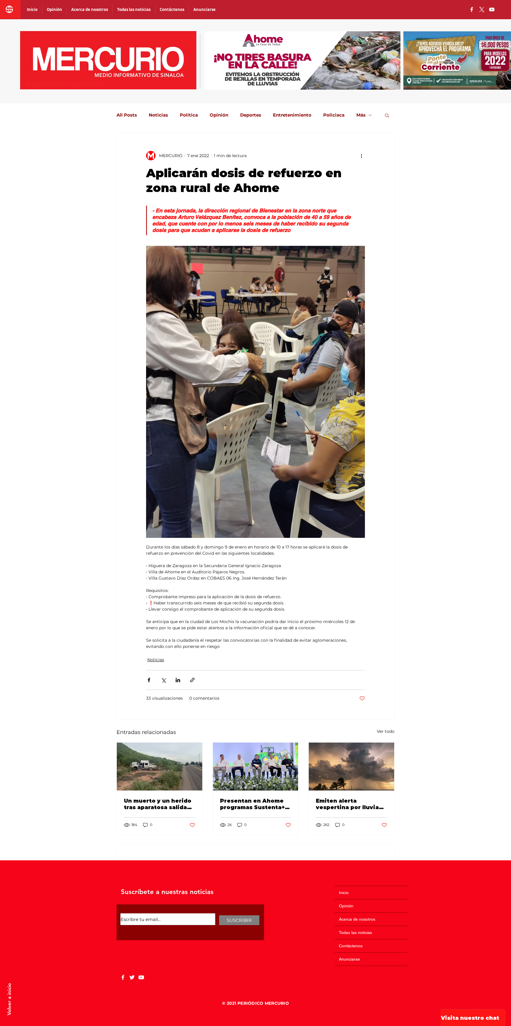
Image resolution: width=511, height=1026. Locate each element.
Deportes (250, 115)
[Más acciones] (361, 155)
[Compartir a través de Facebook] (149, 680)
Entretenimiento (292, 115)
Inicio (344, 892)
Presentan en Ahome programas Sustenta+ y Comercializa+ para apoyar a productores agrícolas (255, 804)
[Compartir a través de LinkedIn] (178, 680)
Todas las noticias (355, 932)
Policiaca (334, 115)
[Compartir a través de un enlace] (192, 680)
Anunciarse (349, 959)
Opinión (219, 115)
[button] (387, 115)
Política (189, 115)
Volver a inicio (9, 999)
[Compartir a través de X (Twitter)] (163, 680)
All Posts (127, 115)
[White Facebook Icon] (122, 977)
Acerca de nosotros (357, 919)
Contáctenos (351, 945)
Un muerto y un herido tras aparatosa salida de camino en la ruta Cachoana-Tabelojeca (157, 804)
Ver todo (385, 731)
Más (361, 115)
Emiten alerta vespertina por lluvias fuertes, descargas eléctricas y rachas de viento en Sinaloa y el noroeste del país (349, 804)
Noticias (158, 115)
